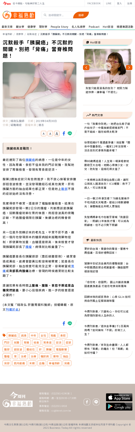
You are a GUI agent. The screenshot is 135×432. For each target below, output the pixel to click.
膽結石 (31, 349)
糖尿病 (45, 356)
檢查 (36, 342)
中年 (33, 335)
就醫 (17, 342)
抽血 (66, 356)
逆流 (59, 342)
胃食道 (47, 342)
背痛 (67, 363)
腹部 (64, 189)
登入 (119, 3)
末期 (32, 363)
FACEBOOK (93, 3)
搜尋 (81, 15)
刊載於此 (12, 309)
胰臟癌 (30, 159)
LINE (109, 3)
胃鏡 (26, 342)
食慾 (63, 335)
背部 (7, 363)
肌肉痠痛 (19, 363)
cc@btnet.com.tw (61, 410)
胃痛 (53, 335)
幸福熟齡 (7, 34)
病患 (24, 335)
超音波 (18, 349)
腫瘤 (29, 246)
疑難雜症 (32, 34)
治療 (33, 356)
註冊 (129, 3)
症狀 (68, 342)
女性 (43, 335)
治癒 (24, 356)
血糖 (42, 363)
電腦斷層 (61, 349)
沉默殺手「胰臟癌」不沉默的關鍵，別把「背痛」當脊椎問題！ (74, 34)
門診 (7, 342)
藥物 (56, 356)
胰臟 (49, 349)
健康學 (19, 34)
